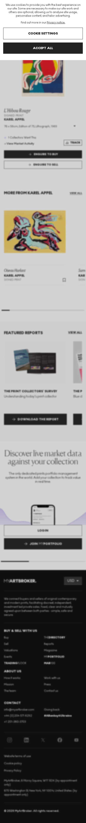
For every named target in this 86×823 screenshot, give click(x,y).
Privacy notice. (56, 22)
